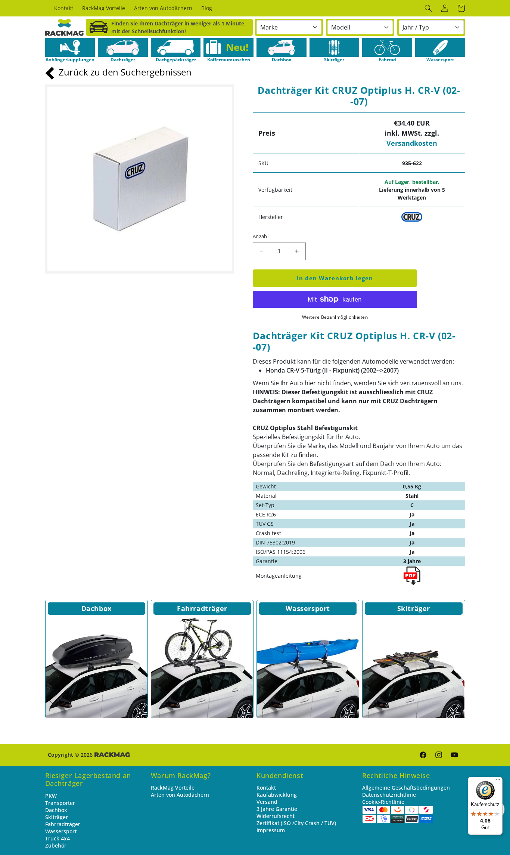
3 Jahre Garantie (276, 808)
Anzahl (260, 236)
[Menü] (498, 781)
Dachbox (96, 608)
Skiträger (413, 608)
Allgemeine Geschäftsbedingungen (406, 787)
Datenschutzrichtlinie (389, 794)
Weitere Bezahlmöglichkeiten (335, 317)
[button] (428, 8)
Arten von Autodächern (180, 794)
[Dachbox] (96, 667)
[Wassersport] (308, 667)
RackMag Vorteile (173, 787)
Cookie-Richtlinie (383, 801)
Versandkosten (411, 143)
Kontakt (266, 787)
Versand (266, 801)
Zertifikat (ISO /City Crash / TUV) (296, 823)
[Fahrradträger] (202, 667)
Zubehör (55, 845)
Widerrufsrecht (275, 815)
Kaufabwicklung (276, 794)
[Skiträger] (413, 667)
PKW (51, 795)
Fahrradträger (202, 608)
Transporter (60, 802)
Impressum (270, 830)
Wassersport (308, 608)
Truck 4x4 (57, 838)
